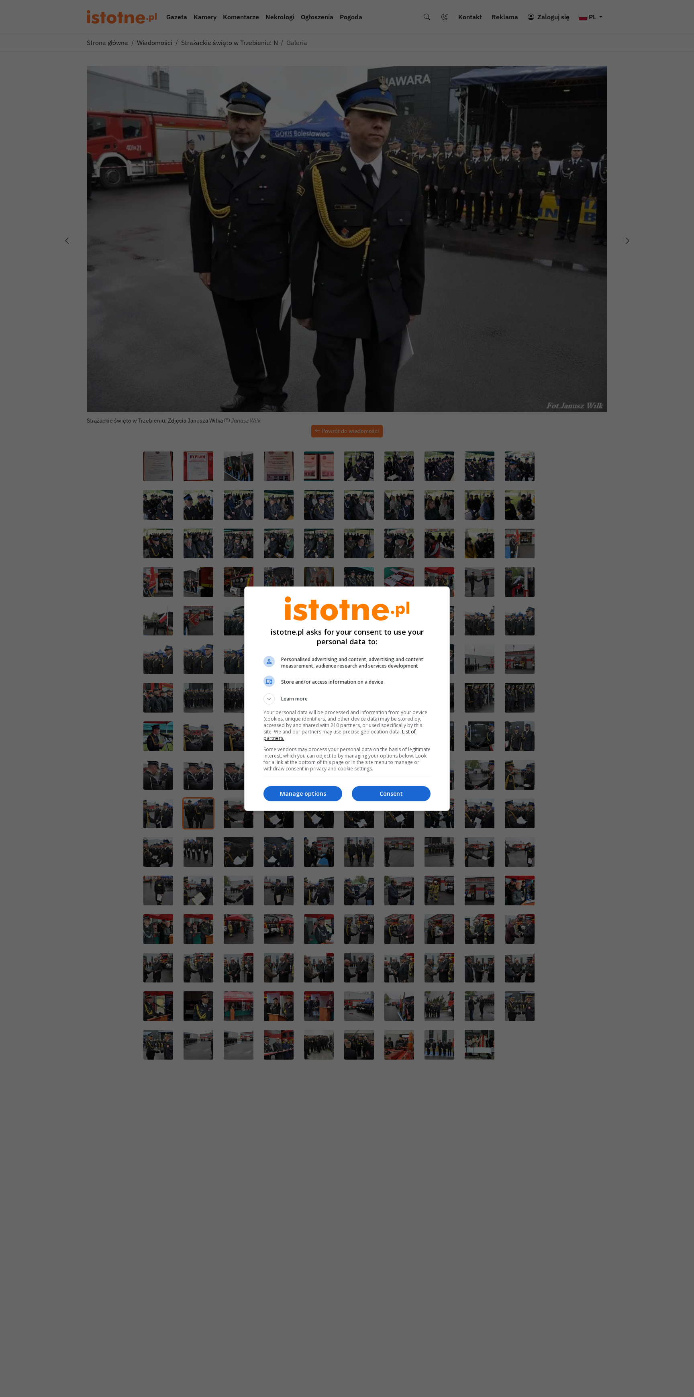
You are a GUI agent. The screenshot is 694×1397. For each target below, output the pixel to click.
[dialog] (347, 698)
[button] (347, 699)
